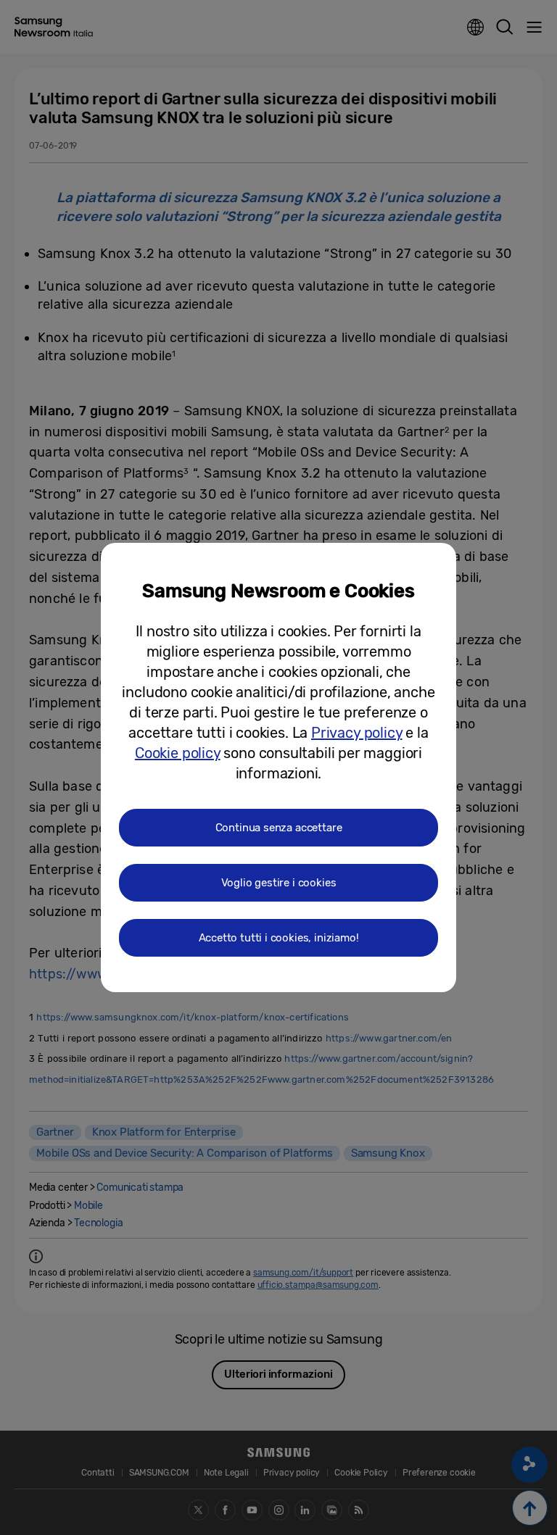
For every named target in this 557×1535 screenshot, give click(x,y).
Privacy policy (356, 732)
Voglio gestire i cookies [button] (279, 882)
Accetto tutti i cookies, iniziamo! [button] (279, 937)
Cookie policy (177, 753)
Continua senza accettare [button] (278, 827)
